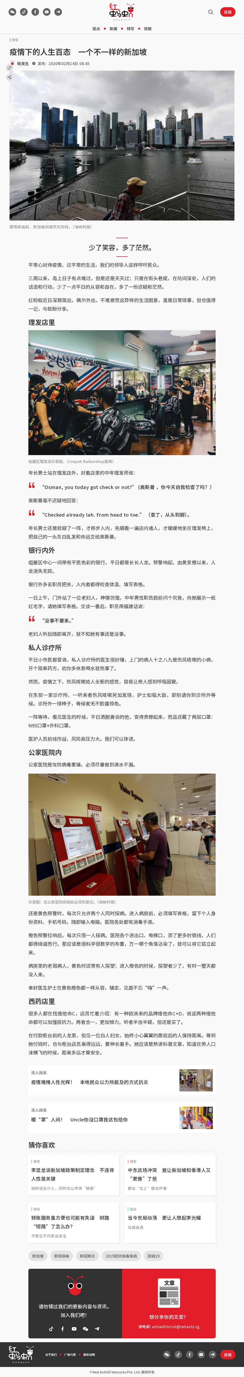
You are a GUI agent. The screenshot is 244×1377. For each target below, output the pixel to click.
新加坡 (38, 1256)
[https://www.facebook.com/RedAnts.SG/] (35, 12)
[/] (121, 12)
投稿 (228, 12)
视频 (148, 28)
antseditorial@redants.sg (175, 1326)
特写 (130, 28)
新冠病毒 (61, 1256)
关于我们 (51, 1354)
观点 (96, 28)
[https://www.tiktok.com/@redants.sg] (24, 12)
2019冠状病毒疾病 (121, 1256)
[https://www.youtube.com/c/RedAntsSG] (47, 12)
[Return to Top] (233, 1368)
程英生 (23, 63)
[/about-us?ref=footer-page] (12, 12)
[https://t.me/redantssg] (58, 12)
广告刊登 (70, 1354)
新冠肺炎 (87, 1256)
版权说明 (89, 1354)
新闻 (113, 28)
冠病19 (153, 1256)
